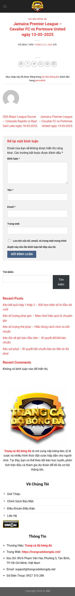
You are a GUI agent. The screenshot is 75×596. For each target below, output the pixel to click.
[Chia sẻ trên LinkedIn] (54, 64)
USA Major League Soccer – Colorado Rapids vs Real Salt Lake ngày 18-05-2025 (20, 121)
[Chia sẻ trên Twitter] (34, 64)
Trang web (13, 223)
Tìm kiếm (8, 272)
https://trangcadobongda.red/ (41, 552)
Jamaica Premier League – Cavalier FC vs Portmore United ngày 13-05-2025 (55, 121)
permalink (40, 80)
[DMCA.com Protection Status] (11, 523)
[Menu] (5, 6)
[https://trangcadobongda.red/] (37, 6)
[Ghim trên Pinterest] (47, 64)
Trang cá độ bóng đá (38, 545)
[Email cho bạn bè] (41, 64)
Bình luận (13, 158)
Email (11, 207)
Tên (10, 190)
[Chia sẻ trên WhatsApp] (21, 64)
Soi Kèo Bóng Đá (37, 19)
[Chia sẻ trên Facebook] (28, 64)
